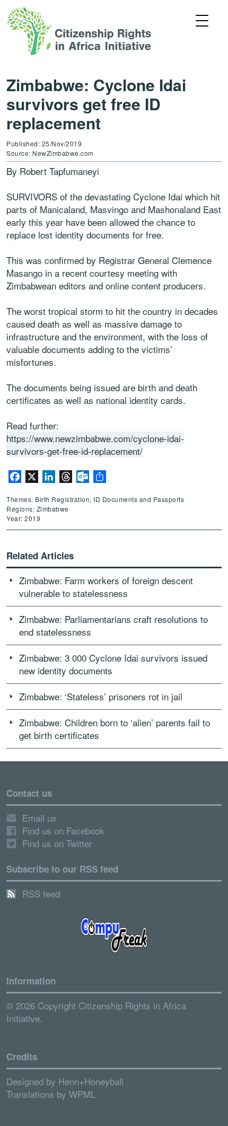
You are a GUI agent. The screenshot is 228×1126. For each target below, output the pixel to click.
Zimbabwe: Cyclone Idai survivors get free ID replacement (96, 103)
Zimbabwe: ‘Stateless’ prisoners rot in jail (100, 696)
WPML (82, 1094)
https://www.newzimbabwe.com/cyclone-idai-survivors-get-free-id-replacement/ (95, 445)
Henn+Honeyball (91, 1081)
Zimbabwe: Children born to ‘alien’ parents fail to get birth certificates (114, 729)
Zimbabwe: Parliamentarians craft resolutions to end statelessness (113, 625)
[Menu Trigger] (202, 19)
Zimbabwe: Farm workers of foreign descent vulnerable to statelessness (106, 587)
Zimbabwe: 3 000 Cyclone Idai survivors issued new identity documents (113, 664)
